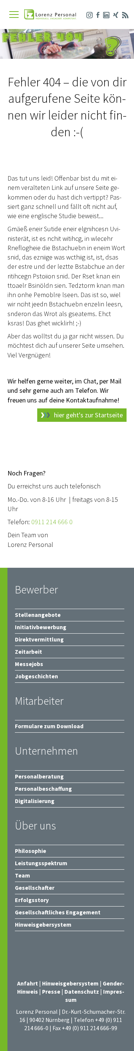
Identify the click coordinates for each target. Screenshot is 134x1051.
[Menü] (13, 14)
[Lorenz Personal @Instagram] (88, 13)
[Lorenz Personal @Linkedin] (104, 13)
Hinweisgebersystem (71, 983)
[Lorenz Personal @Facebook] (96, 13)
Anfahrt (27, 983)
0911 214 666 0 (52, 521)
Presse (51, 991)
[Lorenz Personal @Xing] (113, 13)
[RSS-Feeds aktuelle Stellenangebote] (123, 13)
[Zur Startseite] (50, 15)
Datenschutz (81, 991)
